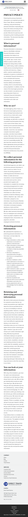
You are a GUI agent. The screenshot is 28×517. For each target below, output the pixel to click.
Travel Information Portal (9, 474)
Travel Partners (7, 462)
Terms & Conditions (14, 510)
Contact (5, 460)
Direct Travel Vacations (11, 7)
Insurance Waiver (7, 472)
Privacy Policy (14, 512)
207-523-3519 (8, 499)
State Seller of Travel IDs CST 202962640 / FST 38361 (14, 514)
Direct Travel (14, 508)
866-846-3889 (13, 10)
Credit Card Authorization (9, 471)
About (5, 457)
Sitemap (14, 513)
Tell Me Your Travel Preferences (10, 478)
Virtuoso (5, 476)
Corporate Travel (7, 469)
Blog (5, 459)
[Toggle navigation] (25, 2)
